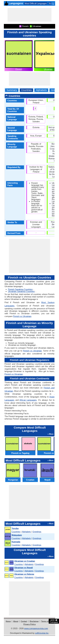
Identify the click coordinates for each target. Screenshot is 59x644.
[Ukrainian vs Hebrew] (9, 575)
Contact (24, 621)
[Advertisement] (29, 15)
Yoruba (15, 528)
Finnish (19, 69)
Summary (11, 90)
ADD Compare (54, 621)
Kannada (16, 542)
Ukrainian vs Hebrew (24, 574)
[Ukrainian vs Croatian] (9, 562)
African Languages (28, 400)
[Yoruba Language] (8, 530)
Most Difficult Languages (36, 3)
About (15, 621)
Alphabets (41, 90)
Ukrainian (48, 69)
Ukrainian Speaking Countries (21, 291)
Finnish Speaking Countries (20, 289)
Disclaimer (34, 621)
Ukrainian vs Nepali (23, 567)
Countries (26, 90)
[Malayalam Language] (8, 536)
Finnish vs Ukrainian (22, 316)
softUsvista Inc (42, 633)
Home (8, 621)
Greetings (37, 531)
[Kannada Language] (8, 543)
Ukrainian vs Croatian (24, 561)
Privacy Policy (29, 624)
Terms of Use (46, 621)
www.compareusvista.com (36, 628)
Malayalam (17, 535)
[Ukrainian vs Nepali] (9, 569)
